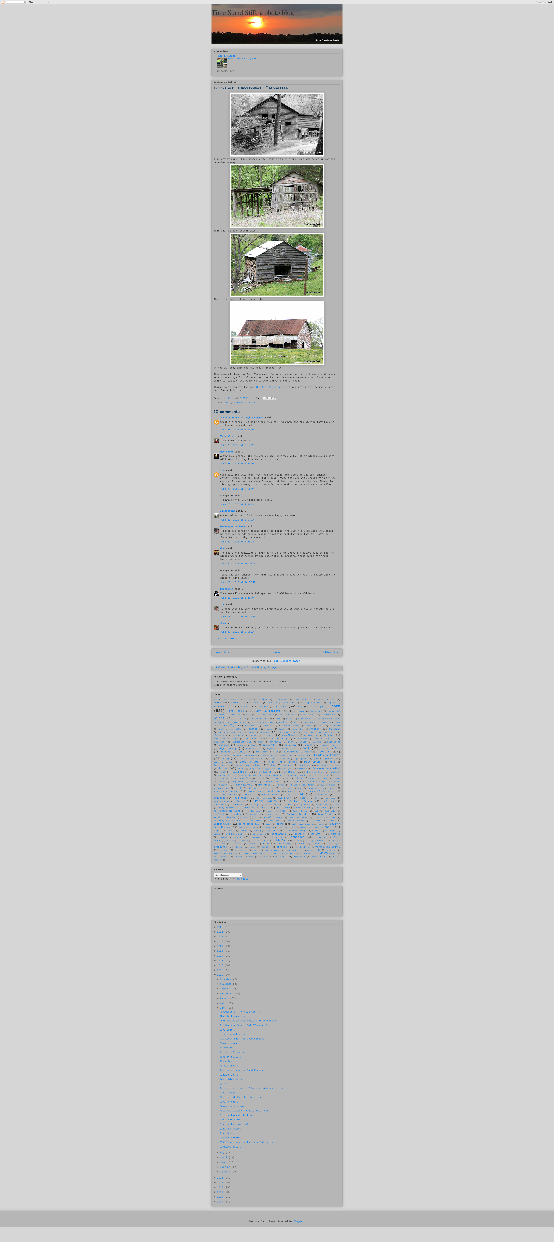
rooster (236, 814)
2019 (220, 956)
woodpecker (318, 857)
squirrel (271, 830)
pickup (254, 805)
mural (234, 791)
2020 (220, 951)
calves (269, 725)
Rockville (330, 811)
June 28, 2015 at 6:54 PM (237, 445)
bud (295, 722)
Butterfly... (228, 1048)
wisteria (299, 857)
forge (236, 755)
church (264, 732)
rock (316, 811)
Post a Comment (227, 639)
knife (245, 778)
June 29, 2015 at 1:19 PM (237, 598)
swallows (224, 837)
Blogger (299, 1221)
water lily (313, 850)
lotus (294, 781)
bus (338, 722)
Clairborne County (288, 732)
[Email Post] (257, 398)
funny (273, 759)
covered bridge (279, 738)
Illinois (239, 772)
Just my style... (231, 1057)
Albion (263, 699)
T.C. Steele (275, 837)
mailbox (223, 785)
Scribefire (256, 821)
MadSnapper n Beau (232, 526)
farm (337, 748)
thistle (280, 840)
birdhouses (328, 715)
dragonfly (269, 745)
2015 (220, 975)
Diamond (317, 742)
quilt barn (283, 808)
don (222, 548)
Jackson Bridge (227, 775)
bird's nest (307, 715)
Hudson (301, 768)
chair (269, 729)
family (324, 749)
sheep (331, 821)
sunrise (299, 834)
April (224, 1157)
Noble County (270, 795)
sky (253, 827)
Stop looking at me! (233, 1016)
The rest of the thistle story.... (243, 1097)
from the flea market (250, 759)
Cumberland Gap (242, 742)
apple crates (313, 703)
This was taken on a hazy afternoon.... (247, 1111)
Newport (249, 795)
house (223, 768)
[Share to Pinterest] (275, 398)
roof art (219, 814)
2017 (220, 965)
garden (285, 759)
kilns (337, 775)
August (225, 998)
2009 (220, 1202)
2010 (220, 1197)
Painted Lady (221, 801)
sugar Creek (259, 834)
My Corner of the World (318, 791)
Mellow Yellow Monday (303, 785)
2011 (220, 1192)
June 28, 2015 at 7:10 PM (237, 464)
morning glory (316, 788)
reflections (253, 811)
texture (244, 841)
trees (301, 844)
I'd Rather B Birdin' (325, 768)
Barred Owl (334, 711)
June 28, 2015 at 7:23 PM (237, 489)
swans (238, 837)
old (300, 794)
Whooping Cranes (283, 853)
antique (273, 703)
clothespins (238, 735)
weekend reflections (225, 853)
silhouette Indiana (302, 824)
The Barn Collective (269, 387)
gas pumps (301, 759)
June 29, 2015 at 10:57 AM (238, 582)
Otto (317, 798)
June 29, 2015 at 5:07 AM (237, 520)
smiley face (286, 827)
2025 (220, 927)
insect (289, 772)
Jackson (335, 772)
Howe (240, 768)
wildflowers (327, 853)
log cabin (238, 782)
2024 (220, 932)
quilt (264, 808)
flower (308, 752)
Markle (281, 785)
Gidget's (218, 762)
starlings (330, 831)
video (224, 850)
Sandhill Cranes (272, 817)
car (321, 726)
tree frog (284, 844)
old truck (284, 798)
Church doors (228, 1043)
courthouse (252, 738)
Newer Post (222, 652)
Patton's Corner (301, 801)
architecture (222, 706)
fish (275, 752)
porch (337, 805)
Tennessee (297, 837)
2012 (220, 1187)
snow (327, 827)
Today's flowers (316, 841)
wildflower (306, 853)
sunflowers (279, 834)
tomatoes (335, 841)
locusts (223, 782)
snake (315, 827)
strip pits (234, 833)
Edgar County (228, 748)
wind (251, 857)
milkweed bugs (328, 785)
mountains (219, 791)
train (253, 844)
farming (225, 752)
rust (245, 817)
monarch (269, 788)
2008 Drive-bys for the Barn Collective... (249, 1142)
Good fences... (230, 1102)
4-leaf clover (229, 700)
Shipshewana (222, 824)
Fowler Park (269, 755)
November (226, 984)
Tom (222, 470)
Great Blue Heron (231, 1079)
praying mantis (228, 808)
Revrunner (226, 452)
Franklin (303, 755)
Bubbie (283, 722)
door (241, 745)
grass (331, 762)
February (226, 1167)
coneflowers (289, 735)
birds (219, 718)
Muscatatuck (255, 791)
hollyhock (322, 765)
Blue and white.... (233, 1129)
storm (217, 834)
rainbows (321, 808)
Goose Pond (275, 762)
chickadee (298, 729)
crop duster (220, 742)
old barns (321, 795)
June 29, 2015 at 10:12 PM (238, 616)
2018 (220, 960)
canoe (310, 726)
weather (331, 850)
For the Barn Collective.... (239, 1115)
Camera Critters (292, 726)
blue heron (259, 719)
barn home (299, 711)
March (224, 1162)
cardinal (335, 726)
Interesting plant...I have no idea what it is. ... (256, 1088)
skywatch (269, 827)
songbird (218, 831)
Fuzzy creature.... (233, 1138)
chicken (314, 729)
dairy (260, 742)
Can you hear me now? (234, 1124)
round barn (273, 814)
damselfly (275, 742)
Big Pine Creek (265, 715)
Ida (222, 604)
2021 (220, 946)
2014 (220, 1178)
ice (223, 772)
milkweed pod (221, 788)
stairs (315, 831)
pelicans (328, 801)
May (223, 1153)
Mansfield (264, 785)
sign (268, 824)
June (223, 1008)
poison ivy (321, 805)
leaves (260, 778)
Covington (303, 739)
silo (321, 824)
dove (253, 745)
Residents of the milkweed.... (240, 1012)
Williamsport (221, 857)
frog (226, 758)
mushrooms (274, 791)
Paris (240, 801)
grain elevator (313, 762)
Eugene (270, 749)
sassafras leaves (298, 818)
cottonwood (219, 739)
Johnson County (298, 775)
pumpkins (249, 808)
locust (336, 778)
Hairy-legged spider (233, 1034)
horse (337, 765)
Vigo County (241, 850)
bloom (243, 719)
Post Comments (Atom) (287, 661)
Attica (264, 707)
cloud (254, 735)
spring (257, 831)
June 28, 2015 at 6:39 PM (237, 430)
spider (243, 830)
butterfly (226, 725)
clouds (268, 735)
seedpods (274, 821)
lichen (275, 778)
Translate (241, 879)
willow (238, 857)
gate (316, 759)
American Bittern (325, 700)
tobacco (298, 841)
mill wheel (253, 788)
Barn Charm (235, 711)
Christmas (334, 729)
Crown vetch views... (234, 1106)
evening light (288, 749)
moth (332, 788)
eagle (308, 745)
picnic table (272, 805)
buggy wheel (309, 722)
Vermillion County (327, 847)
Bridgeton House (237, 722)
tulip (239, 847)
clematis (219, 735)
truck (315, 844)
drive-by (290, 745)
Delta (303, 742)
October (226, 989)
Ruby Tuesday (326, 814)
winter (280, 856)
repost (270, 811)
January (226, 1172)
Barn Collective (245, 403)
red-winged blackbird (227, 811)
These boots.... (230, 1061)
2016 (220, 970)
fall (306, 748)
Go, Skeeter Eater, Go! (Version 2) (244, 1025)
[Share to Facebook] (272, 398)
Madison (335, 782)
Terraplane (321, 837)
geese (329, 758)
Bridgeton (304, 719)
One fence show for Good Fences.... (244, 1070)
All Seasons (280, 700)
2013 (220, 1182)
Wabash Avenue (273, 850)
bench (221, 715)
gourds (293, 762)
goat (231, 762)
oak (288, 795)
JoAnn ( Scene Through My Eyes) (242, 417)
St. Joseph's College (295, 831)
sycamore (257, 837)
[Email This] (264, 398)
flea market (291, 752)
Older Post (331, 652)
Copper (328, 735)
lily (299, 778)
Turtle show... (230, 1066)
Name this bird (230, 1120)
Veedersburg (302, 847)
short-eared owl (249, 824)
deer (290, 742)
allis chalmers (301, 700)
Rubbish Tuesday (298, 814)
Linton (312, 778)
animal (257, 703)
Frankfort (287, 755)
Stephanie (226, 589)
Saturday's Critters (324, 818)
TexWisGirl (227, 436)
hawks (258, 765)
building (326, 722)
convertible (310, 735)
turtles (282, 847)
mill (238, 788)
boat (278, 719)
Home (277, 652)
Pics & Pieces (226, 56)
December (226, 979)
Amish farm (238, 703)
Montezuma (286, 788)
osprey (304, 798)
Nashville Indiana (225, 795)
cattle (253, 729)
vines (256, 850)
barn (228, 403)
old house (241, 798)
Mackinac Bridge (316, 782)
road (283, 811)
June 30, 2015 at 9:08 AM (237, 632)
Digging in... (229, 1075)
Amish (217, 702)
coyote (318, 739)
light (288, 778)
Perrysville (220, 805)
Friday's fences (327, 755)
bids (248, 715)
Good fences (249, 761)
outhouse (330, 798)
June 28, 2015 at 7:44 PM (237, 504)
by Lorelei (251, 726)
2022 (220, 941)
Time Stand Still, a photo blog (253, 12)
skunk (242, 827)
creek (331, 739)
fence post (261, 752)
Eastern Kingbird (331, 745)
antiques (290, 702)
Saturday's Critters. (227, 821)
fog (225, 755)
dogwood (224, 745)
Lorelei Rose (273, 781)
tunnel (251, 847)
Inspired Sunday (316, 772)
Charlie (283, 729)
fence (241, 751)
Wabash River (294, 850)
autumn (281, 706)
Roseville (255, 814)
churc (251, 732)
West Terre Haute (255, 853)
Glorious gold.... (232, 1147)
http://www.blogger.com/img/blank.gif (270, 769)
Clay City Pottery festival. (319, 732)
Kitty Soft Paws (227, 778)
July (223, 1003)
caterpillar (236, 729)
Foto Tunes (251, 755)
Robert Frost (300, 811)
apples (331, 703)
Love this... (228, 1030)
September (227, 993)
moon (299, 788)
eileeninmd (227, 511)
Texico (230, 841)
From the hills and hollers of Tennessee (248, 1021)
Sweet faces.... (230, 1093)
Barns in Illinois (232, 1052)
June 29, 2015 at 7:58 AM (237, 542)
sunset (315, 833)
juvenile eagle (320, 775)
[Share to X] (269, 398)
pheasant (238, 805)
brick (289, 719)
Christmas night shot (231, 732)
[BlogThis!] (266, 398)
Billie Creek (287, 715)
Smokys (302, 827)
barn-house (317, 711)
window (264, 857)
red (334, 808)
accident (247, 700)
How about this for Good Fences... (243, 1039)
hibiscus (287, 765)
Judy (224, 623)
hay (273, 765)
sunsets (335, 834)
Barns (223, 1084)
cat (221, 729)
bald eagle (317, 707)
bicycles (235, 715)
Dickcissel (333, 742)
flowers (324, 751)
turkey (265, 847)
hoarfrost (305, 765)
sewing (316, 821)
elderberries (253, 749)
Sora (231, 831)
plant (288, 804)
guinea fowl (242, 765)
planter (305, 805)
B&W (300, 707)
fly (215, 755)
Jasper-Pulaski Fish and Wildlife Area (262, 775)
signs (280, 824)
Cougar (235, 739)
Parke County (266, 801)
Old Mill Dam (264, 798)
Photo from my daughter (242, 58)
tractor (237, 844)
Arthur (245, 706)
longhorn (254, 782)
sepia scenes (295, 821)
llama (324, 778)
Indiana (265, 772)
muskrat (292, 791)
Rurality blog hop (225, 817)
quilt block (303, 808)
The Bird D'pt (261, 841)
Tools (222, 844)
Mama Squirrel (243, 785)
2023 (220, 937)
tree (266, 843)
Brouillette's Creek (262, 722)
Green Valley (222, 765)
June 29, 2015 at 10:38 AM (238, 564)
